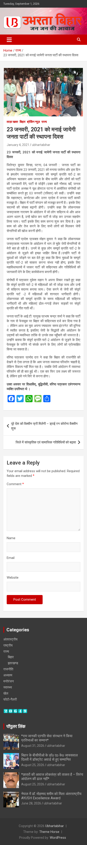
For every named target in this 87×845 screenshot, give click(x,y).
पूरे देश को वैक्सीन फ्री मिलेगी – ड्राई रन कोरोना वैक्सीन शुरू (44, 426)
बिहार (22, 122)
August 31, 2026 (32, 745)
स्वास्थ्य (7, 687)
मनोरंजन (8, 681)
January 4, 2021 (18, 145)
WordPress (58, 838)
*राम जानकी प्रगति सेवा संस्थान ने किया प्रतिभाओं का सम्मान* (46, 738)
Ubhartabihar (54, 826)
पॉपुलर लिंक (15, 726)
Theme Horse (49, 832)
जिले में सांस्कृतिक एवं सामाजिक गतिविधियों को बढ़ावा (46, 442)
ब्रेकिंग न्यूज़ (33, 122)
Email (10, 558)
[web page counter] (15, 711)
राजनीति (8, 669)
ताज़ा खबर (12, 122)
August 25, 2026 (32, 765)
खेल (5, 693)
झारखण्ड (13, 663)
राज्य (44, 122)
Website (13, 578)
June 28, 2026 (31, 803)
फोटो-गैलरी (10, 699)
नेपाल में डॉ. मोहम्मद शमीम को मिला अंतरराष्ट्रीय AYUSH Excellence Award (51, 796)
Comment (15, 484)
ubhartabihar (41, 145)
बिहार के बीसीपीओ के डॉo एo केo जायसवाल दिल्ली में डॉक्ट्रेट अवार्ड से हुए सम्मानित (49, 757)
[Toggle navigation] (9, 40)
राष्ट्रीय (7, 645)
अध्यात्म (7, 675)
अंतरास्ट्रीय (10, 639)
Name (11, 538)
